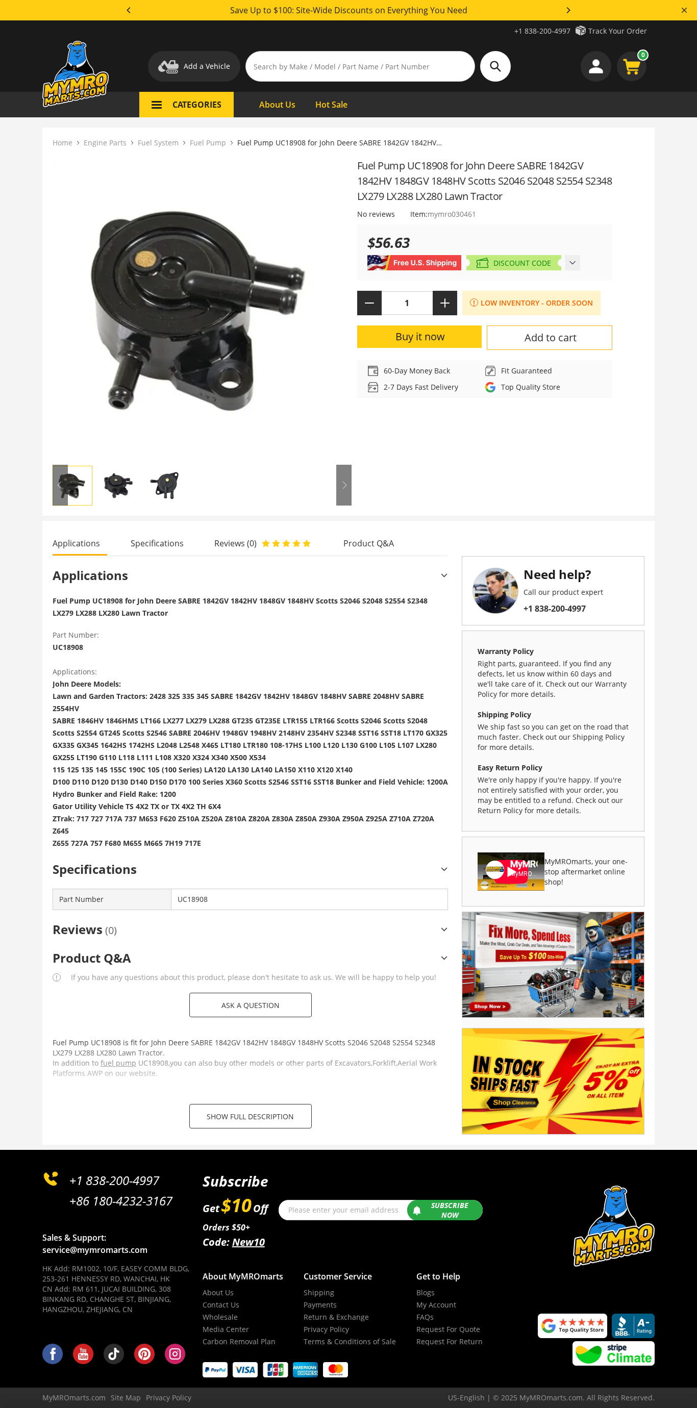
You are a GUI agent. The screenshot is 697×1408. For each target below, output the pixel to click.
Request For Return (449, 1341)
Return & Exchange (336, 1317)
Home (62, 142)
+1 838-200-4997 (542, 31)
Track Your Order (617, 31)
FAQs (425, 1317)
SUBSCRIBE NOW (449, 1210)
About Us (218, 1292)
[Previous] (129, 10)
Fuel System (158, 142)
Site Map (126, 1397)
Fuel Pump (208, 142)
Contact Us (221, 1305)
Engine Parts (105, 142)
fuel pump (118, 1063)
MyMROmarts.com (74, 1397)
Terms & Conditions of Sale (350, 1341)
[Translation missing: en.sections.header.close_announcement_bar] (684, 10)
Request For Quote (448, 1329)
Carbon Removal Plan (239, 1341)
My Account (436, 1305)
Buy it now (420, 336)
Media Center (226, 1329)
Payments (320, 1305)
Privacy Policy (326, 1329)
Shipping (319, 1292)
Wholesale (220, 1317)
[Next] (568, 10)
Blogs (425, 1292)
